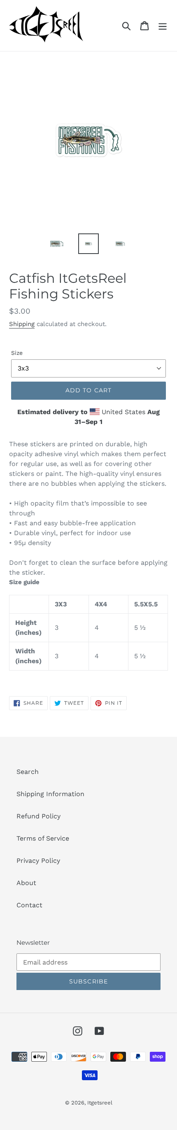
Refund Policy (38, 816)
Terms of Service (42, 838)
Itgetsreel (99, 1103)
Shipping (22, 324)
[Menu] (163, 25)
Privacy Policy (38, 860)
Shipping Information (50, 794)
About (26, 883)
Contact (29, 905)
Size (17, 352)
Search (27, 772)
